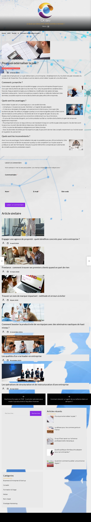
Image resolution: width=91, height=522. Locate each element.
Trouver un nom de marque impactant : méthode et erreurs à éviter (33, 296)
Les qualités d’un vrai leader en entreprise (22, 356)
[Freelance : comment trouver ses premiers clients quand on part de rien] (23, 255)
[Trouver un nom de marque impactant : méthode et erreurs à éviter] (23, 284)
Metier (5, 494)
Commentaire (11, 175)
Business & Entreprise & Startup (11, 68)
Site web (65, 192)
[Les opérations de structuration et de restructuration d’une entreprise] (23, 372)
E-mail (36, 192)
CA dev (45, 20)
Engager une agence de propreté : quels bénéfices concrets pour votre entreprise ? (41, 239)
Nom (7, 192)
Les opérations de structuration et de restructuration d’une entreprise (35, 384)
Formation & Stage (9, 490)
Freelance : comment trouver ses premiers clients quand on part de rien (35, 267)
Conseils (6, 485)
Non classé (7, 499)
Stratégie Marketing (10, 503)
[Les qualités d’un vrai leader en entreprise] (23, 344)
